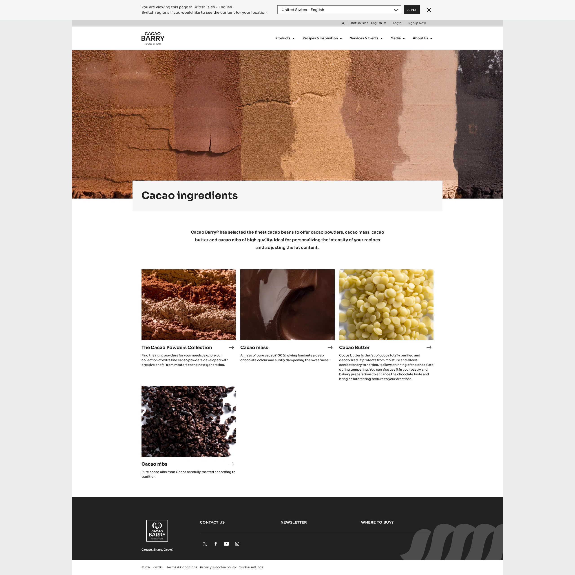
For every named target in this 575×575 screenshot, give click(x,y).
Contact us (212, 522)
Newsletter (294, 522)
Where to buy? (377, 522)
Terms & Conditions (182, 567)
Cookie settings (251, 567)
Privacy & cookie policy (218, 567)
